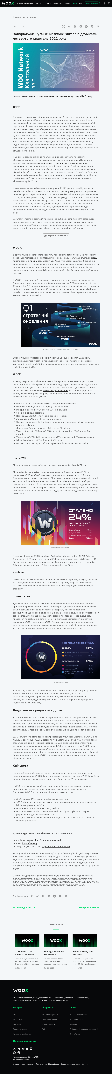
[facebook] (75, 26)
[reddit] (86, 26)
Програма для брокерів (22, 1034)
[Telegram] (19, 1048)
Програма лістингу (20, 1029)
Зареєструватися (91, 3)
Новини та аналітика (78, 1015)
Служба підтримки (49, 1019)
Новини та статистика (24, 16)
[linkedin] (80, 26)
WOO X (16, 1015)
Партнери (17, 1024)
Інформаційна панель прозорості (84, 1029)
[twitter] (63, 26)
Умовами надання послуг (23, 1064)
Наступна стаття (87, 907)
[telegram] (69, 26)
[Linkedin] (31, 1048)
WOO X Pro (17, 1019)
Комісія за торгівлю (50, 1015)
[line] (92, 26)
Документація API (49, 1024)
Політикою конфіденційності (47, 1064)
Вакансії (73, 1024)
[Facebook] (27, 1048)
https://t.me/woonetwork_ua (56, 846)
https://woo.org (29, 843)
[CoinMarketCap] (19, 1052)
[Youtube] (23, 1048)
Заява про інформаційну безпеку (74, 1064)
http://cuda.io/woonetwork (48, 840)
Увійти (74, 3)
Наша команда (76, 1019)
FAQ (43, 1029)
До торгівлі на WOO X (56, 235)
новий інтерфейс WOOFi (55, 390)
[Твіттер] (14, 1048)
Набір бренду (75, 1034)
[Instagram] (14, 1052)
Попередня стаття (25, 907)
